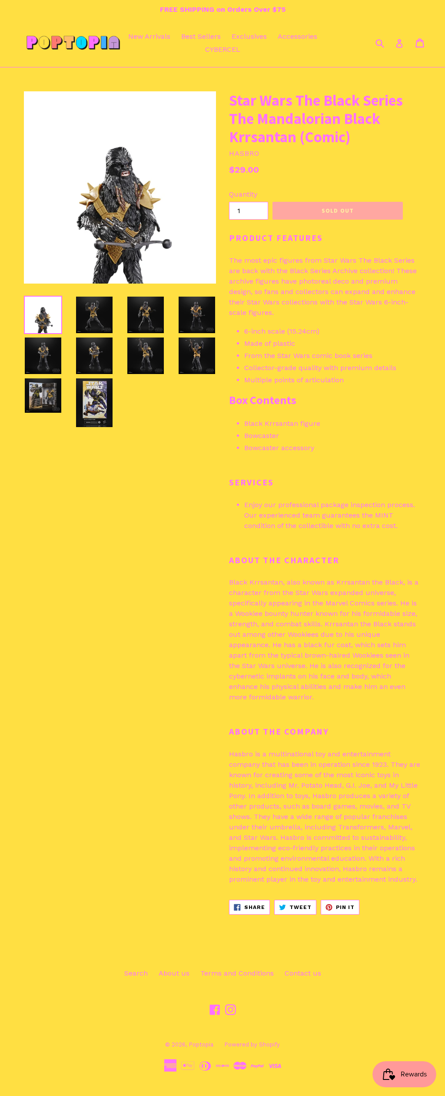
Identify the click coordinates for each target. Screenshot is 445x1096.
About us (174, 973)
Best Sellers (201, 36)
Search (136, 973)
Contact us (303, 973)
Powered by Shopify (252, 1044)
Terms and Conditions (237, 973)
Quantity (243, 194)
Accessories (297, 36)
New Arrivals (149, 36)
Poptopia (201, 1044)
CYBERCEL (222, 49)
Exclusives (249, 36)
